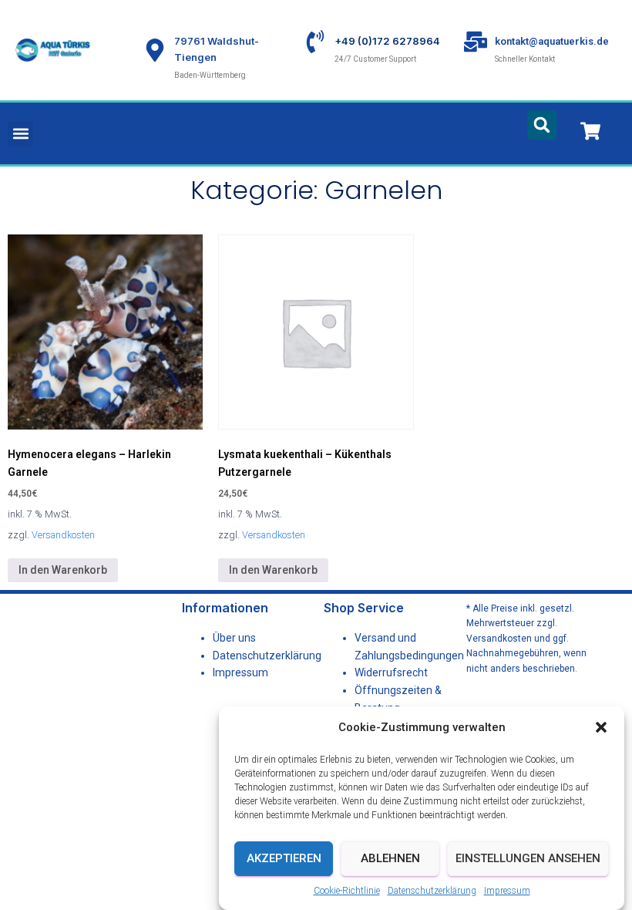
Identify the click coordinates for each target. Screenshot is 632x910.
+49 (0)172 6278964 (387, 41)
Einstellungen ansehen (528, 858)
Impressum (507, 890)
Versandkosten (63, 535)
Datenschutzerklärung (432, 890)
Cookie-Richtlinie (347, 890)
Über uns (234, 638)
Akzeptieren (284, 858)
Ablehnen (390, 858)
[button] (601, 727)
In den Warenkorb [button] (62, 570)
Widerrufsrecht (391, 672)
